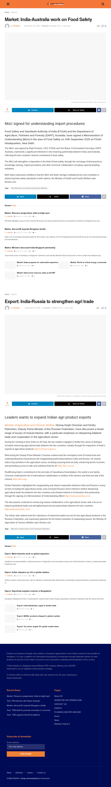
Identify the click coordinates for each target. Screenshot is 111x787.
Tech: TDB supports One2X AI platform (23, 715)
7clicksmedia (45, 778)
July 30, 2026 (23, 619)
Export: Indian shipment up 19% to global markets (27, 572)
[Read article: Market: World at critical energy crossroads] (63, 265)
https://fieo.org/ (20, 479)
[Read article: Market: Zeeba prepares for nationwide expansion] (10, 265)
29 (35, 557)
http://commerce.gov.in (45, 449)
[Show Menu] (8, 4)
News (56, 720)
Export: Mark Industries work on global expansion (27, 553)
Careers (30, 773)
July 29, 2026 (23, 630)
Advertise (19, 773)
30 (33, 609)
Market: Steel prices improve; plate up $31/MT (36, 272)
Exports (14, 294)
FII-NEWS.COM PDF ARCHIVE (67, 712)
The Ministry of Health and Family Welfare (29, 188)
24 (34, 276)
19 (35, 232)
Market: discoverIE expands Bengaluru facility (25, 229)
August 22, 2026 (21, 216)
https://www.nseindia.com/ (77, 496)
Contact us (41, 773)
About (9, 773)
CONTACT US (60, 704)
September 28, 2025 (32, 26)
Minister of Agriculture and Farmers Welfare (30, 425)
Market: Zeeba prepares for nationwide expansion (37, 262)
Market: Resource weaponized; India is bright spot (27, 213)
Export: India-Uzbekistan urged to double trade (36, 605)
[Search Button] (103, 4)
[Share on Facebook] (99, 110)
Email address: (13, 742)
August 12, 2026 (21, 594)
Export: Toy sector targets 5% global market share (38, 626)
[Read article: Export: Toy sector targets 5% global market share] (10, 629)
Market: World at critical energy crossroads (88, 262)
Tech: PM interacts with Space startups (23, 701)
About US (58, 696)
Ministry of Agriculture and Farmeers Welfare (30, 529)
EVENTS (58, 708)
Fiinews (16, 26)
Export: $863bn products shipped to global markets (38, 616)
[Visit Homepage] (55, 4)
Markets (14, 12)
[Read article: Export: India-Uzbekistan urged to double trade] (10, 608)
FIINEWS (16, 778)
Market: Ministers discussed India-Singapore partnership (30, 247)
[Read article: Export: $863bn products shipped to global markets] (10, 619)
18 (34, 265)
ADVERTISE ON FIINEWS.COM (68, 700)
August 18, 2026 (24, 265)
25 (87, 265)
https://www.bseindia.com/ (17, 509)
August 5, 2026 (23, 609)
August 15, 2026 (21, 576)
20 (35, 251)
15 (35, 216)
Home (7, 12)
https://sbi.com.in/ (65, 466)
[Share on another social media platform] (104, 110)
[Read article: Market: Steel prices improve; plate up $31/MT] (10, 275)
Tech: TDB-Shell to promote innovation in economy (28, 710)
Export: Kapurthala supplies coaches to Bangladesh (28, 591)
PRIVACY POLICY (62, 724)
